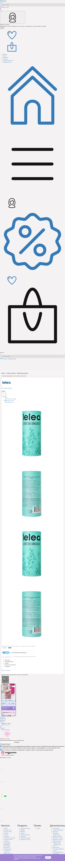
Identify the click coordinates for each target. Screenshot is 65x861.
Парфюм (6, 836)
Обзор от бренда (6, 670)
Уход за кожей (8, 831)
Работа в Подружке (58, 830)
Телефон (16, 742)
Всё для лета (7, 830)
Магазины (23, 836)
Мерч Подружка (8, 853)
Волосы (6, 834)
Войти (2, 28)
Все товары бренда (7, 388)
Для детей (7, 847)
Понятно (48, 857)
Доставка (25, 839)
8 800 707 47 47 (5, 725)
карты (26, 838)
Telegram (2, 728)
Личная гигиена (8, 839)
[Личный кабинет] (12, 17)
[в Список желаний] (4, 394)
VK (0, 726)
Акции (38, 828)
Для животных (8, 849)
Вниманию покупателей (56, 833)
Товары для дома (11, 373)
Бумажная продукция (22, 373)
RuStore (2, 721)
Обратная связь (5, 729)
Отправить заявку (5, 744)
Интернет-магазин (25, 828)
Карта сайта (56, 847)
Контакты (55, 831)
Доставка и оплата (58, 838)
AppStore (2, 717)
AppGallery (3, 720)
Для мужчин (7, 846)
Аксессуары (7, 842)
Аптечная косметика (9, 838)
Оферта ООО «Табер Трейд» (57, 843)
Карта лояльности (25, 834)
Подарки (6, 841)
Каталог (3, 373)
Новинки (23, 831)
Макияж (6, 833)
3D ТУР (55, 846)
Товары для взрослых (7, 851)
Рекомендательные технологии (58, 852)
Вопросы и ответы (58, 839)
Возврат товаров (57, 836)
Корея (6, 828)
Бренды (23, 833)
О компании (56, 828)
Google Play (3, 718)
